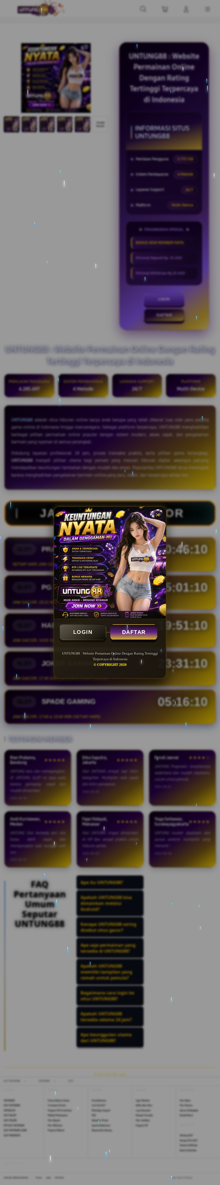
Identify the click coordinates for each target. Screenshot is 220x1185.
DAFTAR (134, 632)
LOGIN (83, 632)
